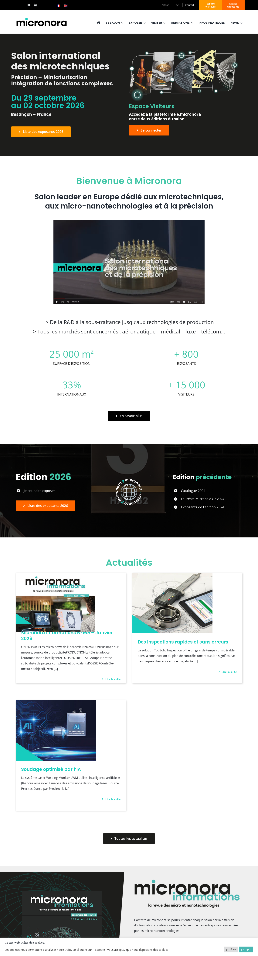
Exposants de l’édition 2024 (202, 507)
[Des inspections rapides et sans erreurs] (172, 575)
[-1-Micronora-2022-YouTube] (129, 222)
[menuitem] (58, 5)
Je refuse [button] (231, 949)
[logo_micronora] (41, 18)
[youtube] (29, 5)
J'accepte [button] (246, 949)
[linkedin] (35, 5)
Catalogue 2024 (193, 490)
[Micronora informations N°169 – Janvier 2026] (55, 575)
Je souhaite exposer (39, 490)
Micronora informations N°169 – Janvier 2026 (67, 636)
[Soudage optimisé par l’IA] (56, 703)
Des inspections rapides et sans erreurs (183, 642)
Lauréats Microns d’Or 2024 (202, 498)
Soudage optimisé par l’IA (51, 769)
